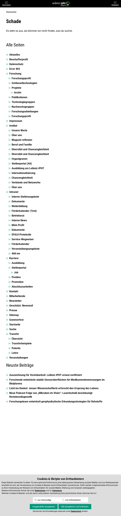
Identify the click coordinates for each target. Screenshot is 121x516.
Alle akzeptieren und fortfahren (75, 506)
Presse (13, 310)
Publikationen (19, 97)
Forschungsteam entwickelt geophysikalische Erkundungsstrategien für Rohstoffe (55, 401)
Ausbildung (18, 262)
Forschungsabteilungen (25, 111)
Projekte (16, 87)
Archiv (17, 92)
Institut (13, 125)
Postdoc (16, 277)
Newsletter (15, 300)
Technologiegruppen (23, 102)
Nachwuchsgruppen (23, 106)
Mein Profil (18, 225)
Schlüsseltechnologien (24, 83)
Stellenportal (19, 267)
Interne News (19, 220)
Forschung (15, 73)
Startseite (11, 12)
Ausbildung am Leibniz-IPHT (28, 168)
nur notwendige (44, 500)
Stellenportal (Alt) (22, 163)
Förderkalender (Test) (24, 210)
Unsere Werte (19, 130)
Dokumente (18, 201)
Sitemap (14, 315)
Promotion (17, 281)
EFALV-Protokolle (21, 234)
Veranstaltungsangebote (26, 248)
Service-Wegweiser (23, 239)
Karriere (14, 258)
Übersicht (17, 338)
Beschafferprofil (18, 59)
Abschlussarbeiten (22, 286)
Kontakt (13, 291)
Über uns (17, 135)
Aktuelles (14, 54)
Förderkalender (20, 244)
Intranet (13, 191)
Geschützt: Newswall (21, 305)
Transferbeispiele (22, 343)
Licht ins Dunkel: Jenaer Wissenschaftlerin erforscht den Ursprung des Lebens (53, 388)
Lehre (15, 352)
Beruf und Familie (22, 144)
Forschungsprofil (21, 78)
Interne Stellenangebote (25, 196)
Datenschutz (16, 64)
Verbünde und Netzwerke (26, 182)
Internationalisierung (23, 173)
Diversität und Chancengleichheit (30, 149)
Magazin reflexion (22, 139)
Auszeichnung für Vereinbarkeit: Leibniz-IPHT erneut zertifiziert (45, 375)
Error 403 (14, 68)
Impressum (15, 120)
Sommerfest (16, 319)
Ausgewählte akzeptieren (43, 506)
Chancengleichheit (22, 177)
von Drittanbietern (73, 500)
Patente (16, 348)
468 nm (16, 253)
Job (16, 272)
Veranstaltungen (18, 357)
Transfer (14, 333)
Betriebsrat (18, 215)
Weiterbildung (19, 206)
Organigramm (19, 158)
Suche (12, 329)
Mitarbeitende (17, 296)
